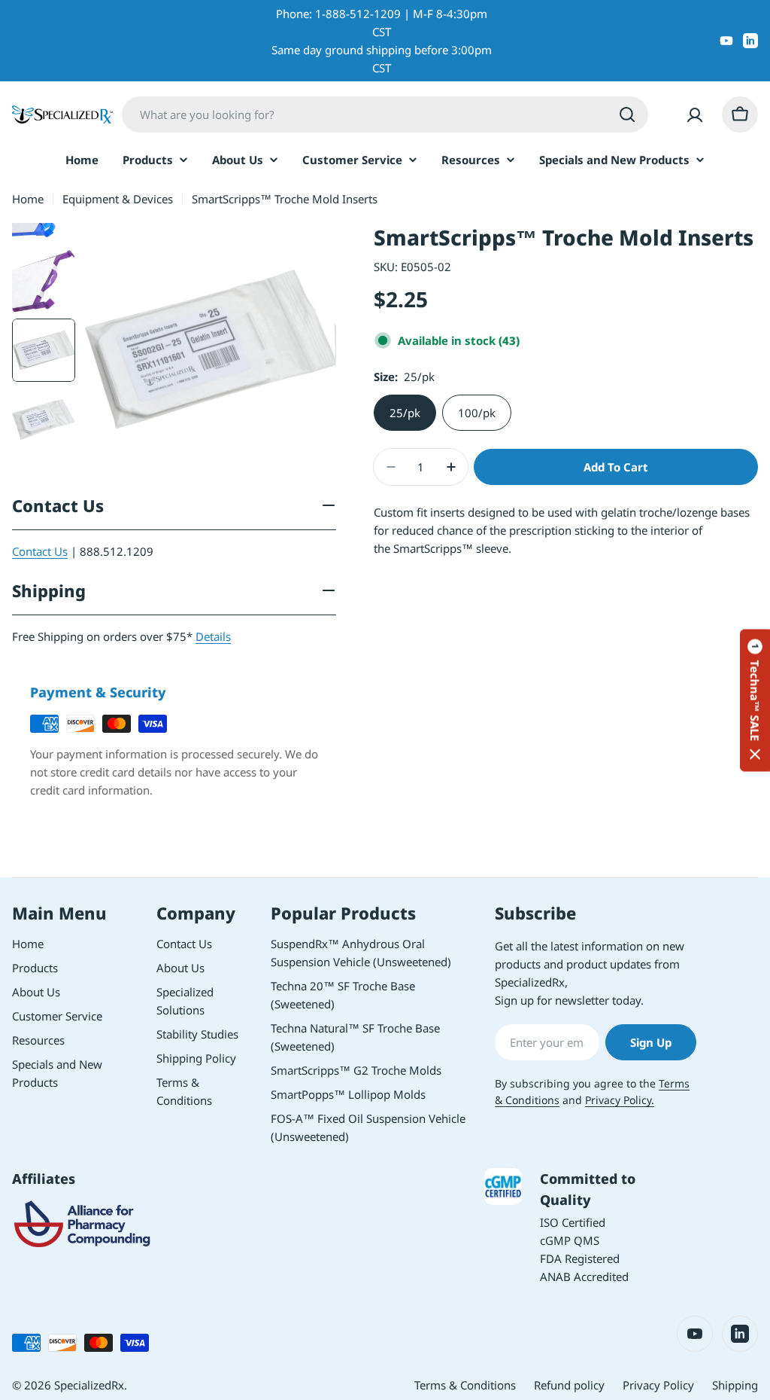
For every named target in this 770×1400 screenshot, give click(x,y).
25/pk (405, 412)
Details (213, 636)
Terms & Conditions (465, 1384)
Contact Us (40, 551)
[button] (755, 700)
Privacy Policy (658, 1384)
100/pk (477, 412)
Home (28, 198)
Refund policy (569, 1384)
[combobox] (385, 114)
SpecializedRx (89, 1384)
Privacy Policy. (619, 1100)
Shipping (735, 1384)
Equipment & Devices (117, 198)
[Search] (627, 114)
